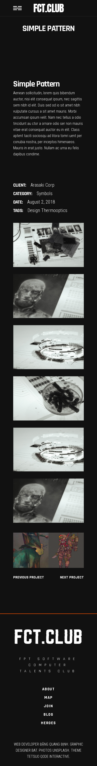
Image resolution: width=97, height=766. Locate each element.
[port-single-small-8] (48, 501)
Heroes (48, 723)
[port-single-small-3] (48, 245)
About (48, 689)
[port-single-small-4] (48, 296)
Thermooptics (54, 210)
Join (48, 706)
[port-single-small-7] (48, 450)
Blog (48, 714)
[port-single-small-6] (48, 398)
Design (34, 210)
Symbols (45, 193)
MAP (48, 697)
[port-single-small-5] (48, 347)
